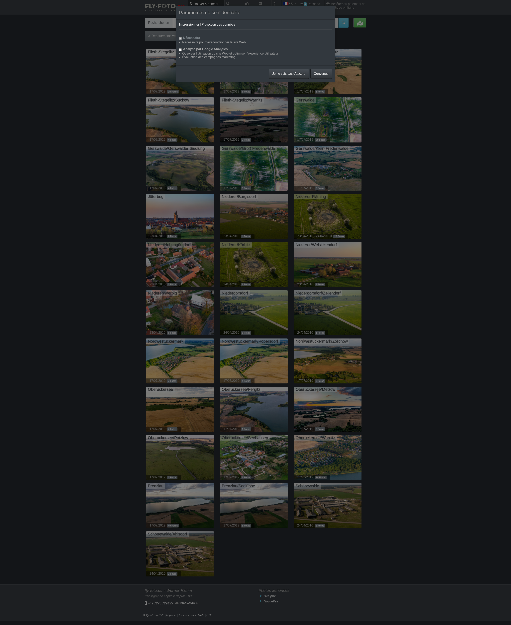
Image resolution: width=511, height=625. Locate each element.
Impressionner (189, 24)
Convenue (321, 73)
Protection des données (218, 24)
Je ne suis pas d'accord (288, 73)
